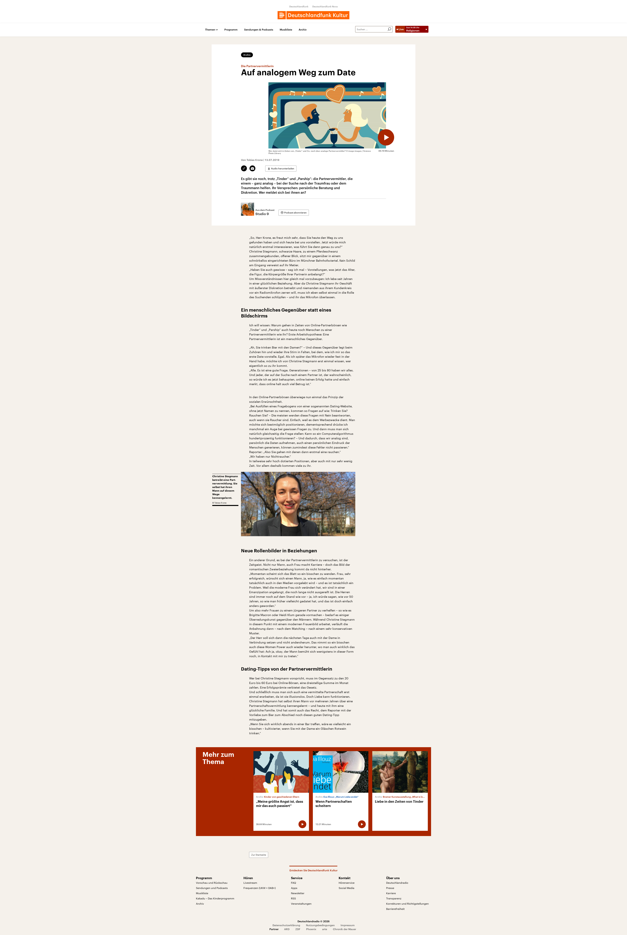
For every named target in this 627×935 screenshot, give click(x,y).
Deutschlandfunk (298, 6)
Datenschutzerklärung (286, 925)
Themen (210, 29)
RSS (293, 898)
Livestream (250, 882)
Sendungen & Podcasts (258, 29)
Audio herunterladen (282, 168)
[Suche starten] (389, 29)
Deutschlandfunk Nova (325, 6)
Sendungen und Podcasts (212, 887)
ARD (286, 929)
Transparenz (393, 898)
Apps (294, 887)
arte (324, 929)
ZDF (297, 929)
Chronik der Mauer (344, 929)
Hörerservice (346, 882)
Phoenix (311, 929)
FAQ (293, 882)
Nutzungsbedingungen (320, 925)
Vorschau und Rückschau (211, 882)
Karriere (391, 893)
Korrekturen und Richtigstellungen (407, 903)
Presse (390, 887)
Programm (231, 29)
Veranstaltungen (301, 903)
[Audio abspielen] (386, 137)
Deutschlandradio (397, 882)
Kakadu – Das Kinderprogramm (215, 898)
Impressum (348, 925)
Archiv (303, 29)
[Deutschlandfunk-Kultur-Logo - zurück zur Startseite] (313, 15)
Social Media (346, 887)
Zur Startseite (258, 854)
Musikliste (286, 29)
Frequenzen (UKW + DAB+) (259, 887)
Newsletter (297, 893)
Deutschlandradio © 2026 (313, 921)
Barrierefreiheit (395, 908)
